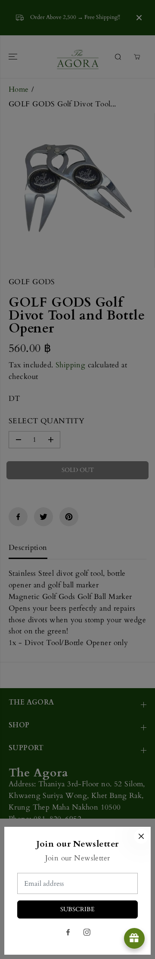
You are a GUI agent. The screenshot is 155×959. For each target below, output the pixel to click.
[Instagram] (87, 932)
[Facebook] (68, 932)
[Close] (141, 836)
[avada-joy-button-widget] (134, 938)
